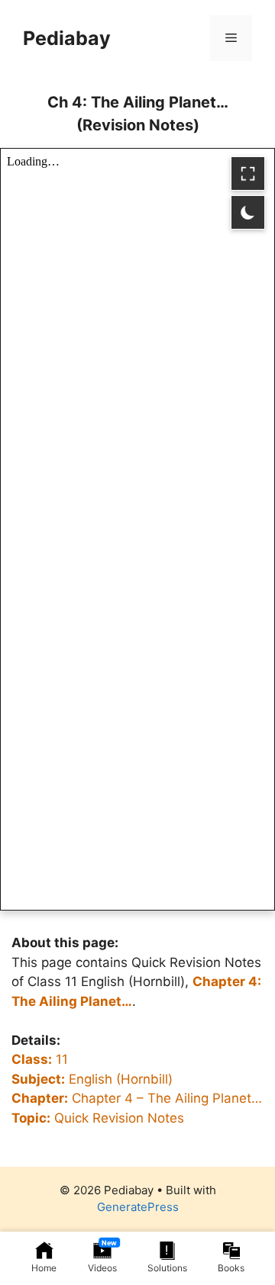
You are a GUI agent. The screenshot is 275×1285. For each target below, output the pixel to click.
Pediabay (67, 38)
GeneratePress (138, 1207)
